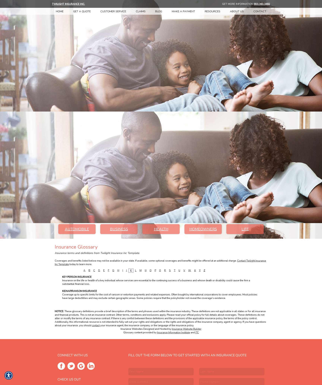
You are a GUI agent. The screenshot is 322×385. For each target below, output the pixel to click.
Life (245, 229)
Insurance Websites (132, 329)
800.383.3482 (262, 4)
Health (161, 229)
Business (119, 229)
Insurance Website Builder (186, 329)
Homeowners (203, 229)
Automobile (77, 229)
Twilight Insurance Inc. (68, 4)
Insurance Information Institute (173, 332)
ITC (197, 332)
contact (96, 325)
